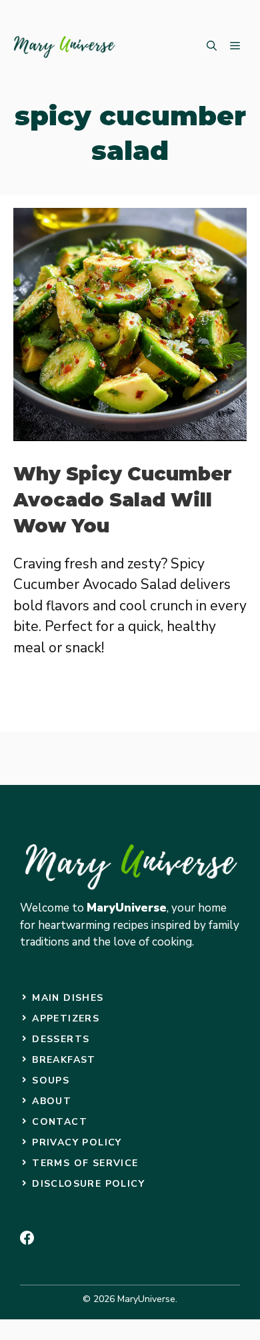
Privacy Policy (77, 1142)
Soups (50, 1080)
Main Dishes (67, 998)
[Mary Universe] (65, 46)
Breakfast (64, 1059)
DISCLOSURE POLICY (88, 1183)
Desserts (60, 1039)
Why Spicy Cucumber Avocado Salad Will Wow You (122, 499)
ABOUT (51, 1101)
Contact (59, 1121)
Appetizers (65, 1018)
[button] (211, 46)
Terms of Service (85, 1163)
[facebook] (27, 1238)
